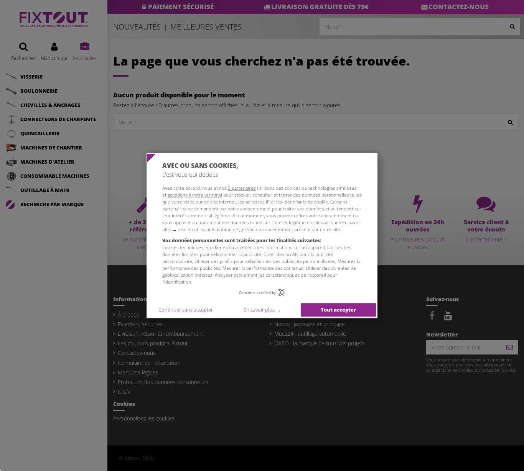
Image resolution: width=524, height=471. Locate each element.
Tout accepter (338, 309)
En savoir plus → (262, 309)
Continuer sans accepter (185, 309)
